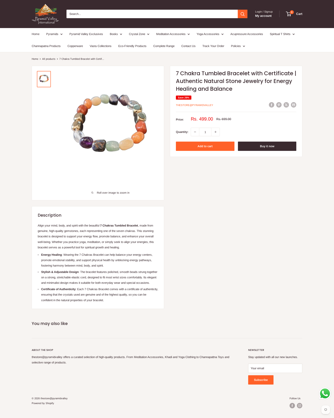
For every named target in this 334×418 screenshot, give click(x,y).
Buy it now (267, 146)
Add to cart (205, 146)
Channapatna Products (46, 46)
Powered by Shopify (43, 403)
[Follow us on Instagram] (299, 405)
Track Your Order (213, 46)
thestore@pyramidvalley (194, 105)
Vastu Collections (101, 46)
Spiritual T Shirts (280, 34)
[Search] (242, 14)
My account (263, 15)
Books (114, 34)
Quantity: (182, 131)
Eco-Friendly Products (132, 46)
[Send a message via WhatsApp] (325, 393)
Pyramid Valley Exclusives (86, 34)
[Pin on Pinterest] (279, 105)
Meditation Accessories (171, 34)
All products (48, 58)
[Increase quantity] (215, 132)
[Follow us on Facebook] (292, 405)
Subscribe (261, 379)
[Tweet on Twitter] (286, 105)
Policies (236, 46)
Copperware (75, 46)
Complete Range (164, 46)
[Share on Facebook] (271, 105)
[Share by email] (293, 105)
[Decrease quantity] (195, 132)
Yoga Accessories (208, 34)
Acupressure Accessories (246, 34)
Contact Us (188, 46)
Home (35, 34)
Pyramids (52, 34)
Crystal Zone (137, 34)
